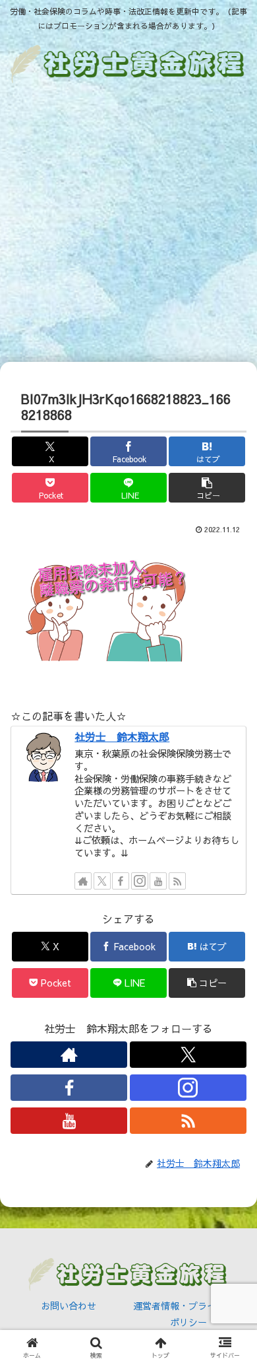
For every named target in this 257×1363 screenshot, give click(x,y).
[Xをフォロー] (102, 881)
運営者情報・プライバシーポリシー (188, 1314)
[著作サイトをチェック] (83, 881)
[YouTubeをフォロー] (158, 881)
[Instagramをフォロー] (139, 881)
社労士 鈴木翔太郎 (121, 736)
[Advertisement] (128, 225)
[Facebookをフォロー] (120, 881)
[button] (207, 488)
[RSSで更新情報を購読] (177, 881)
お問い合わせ (68, 1305)
